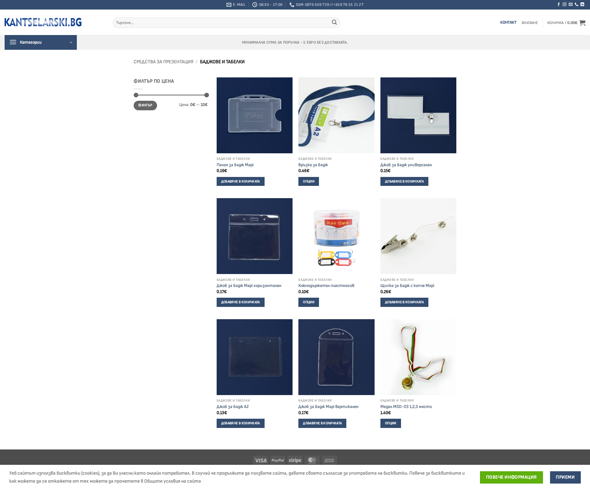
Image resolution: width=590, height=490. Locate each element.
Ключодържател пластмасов (326, 285)
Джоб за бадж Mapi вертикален (328, 406)
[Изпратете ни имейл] (570, 4)
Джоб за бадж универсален (406, 164)
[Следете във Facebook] (558, 4)
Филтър (145, 105)
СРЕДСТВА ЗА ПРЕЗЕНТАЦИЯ (163, 62)
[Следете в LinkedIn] (582, 4)
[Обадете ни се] (576, 4)
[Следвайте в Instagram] (564, 4)
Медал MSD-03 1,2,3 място (406, 406)
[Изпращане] (334, 23)
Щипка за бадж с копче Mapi (407, 285)
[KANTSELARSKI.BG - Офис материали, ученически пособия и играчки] (43, 22)
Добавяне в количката (240, 181)
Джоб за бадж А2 (233, 406)
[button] (530, 22)
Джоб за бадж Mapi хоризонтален (249, 285)
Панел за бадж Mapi (235, 164)
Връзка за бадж (313, 164)
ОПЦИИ (308, 181)
